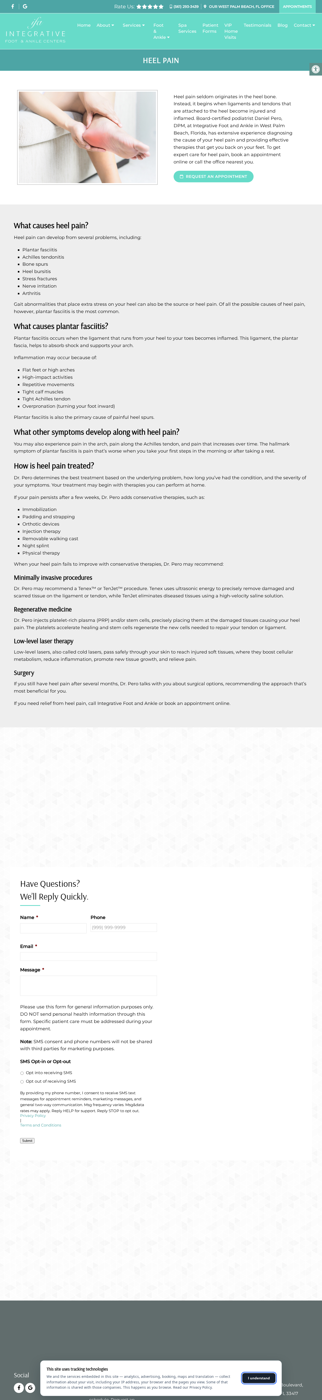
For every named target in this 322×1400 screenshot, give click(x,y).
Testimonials (257, 25)
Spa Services (187, 28)
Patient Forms (210, 28)
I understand (259, 1378)
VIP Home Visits (231, 31)
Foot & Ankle (159, 31)
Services (132, 25)
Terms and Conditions (40, 1125)
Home (84, 25)
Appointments (297, 6)
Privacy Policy (33, 1116)
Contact (302, 25)
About (103, 25)
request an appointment (216, 176)
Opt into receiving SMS (49, 1072)
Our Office (241, 6)
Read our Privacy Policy (192, 1387)
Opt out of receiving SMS (51, 1081)
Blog (282, 25)
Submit (27, 1141)
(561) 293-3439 (186, 6)
